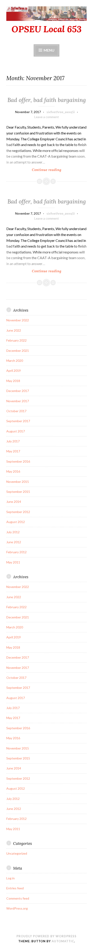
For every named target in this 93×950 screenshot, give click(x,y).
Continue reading (55, 169)
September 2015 (18, 492)
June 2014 (13, 502)
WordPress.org (17, 908)
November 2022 (17, 320)
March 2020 (14, 360)
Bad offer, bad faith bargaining (46, 100)
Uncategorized (16, 853)
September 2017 (18, 421)
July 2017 (13, 441)
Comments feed (17, 898)
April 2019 (13, 370)
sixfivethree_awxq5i (60, 112)
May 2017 (13, 451)
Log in (10, 878)
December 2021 (17, 350)
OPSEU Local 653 (46, 29)
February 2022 (16, 340)
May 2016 (13, 471)
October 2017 (16, 411)
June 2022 (13, 330)
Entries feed (15, 888)
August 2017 (15, 431)
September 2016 (18, 461)
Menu (49, 50)
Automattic (63, 941)
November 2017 (17, 401)
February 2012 (16, 552)
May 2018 (13, 381)
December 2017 (17, 391)
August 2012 (15, 522)
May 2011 (13, 562)
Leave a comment (46, 117)
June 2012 (13, 542)
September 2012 (18, 512)
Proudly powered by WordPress (46, 936)
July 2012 (13, 532)
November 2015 (17, 482)
